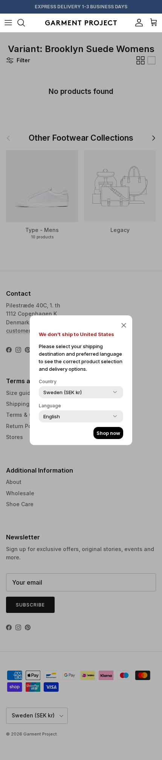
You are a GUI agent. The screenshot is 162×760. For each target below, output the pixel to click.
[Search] (25, 22)
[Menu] (8, 22)
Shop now (108, 433)
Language (50, 405)
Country (48, 381)
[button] (124, 325)
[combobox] (62, 392)
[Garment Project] (81, 22)
